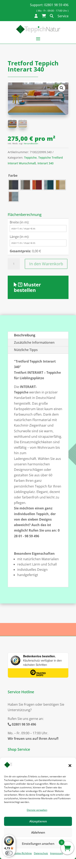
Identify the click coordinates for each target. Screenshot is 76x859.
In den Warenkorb (46, 263)
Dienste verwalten (37, 810)
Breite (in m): (19, 222)
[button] (70, 766)
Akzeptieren (38, 821)
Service (63, 16)
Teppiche (30, 157)
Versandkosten (31, 143)
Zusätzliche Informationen (34, 342)
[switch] (9, 853)
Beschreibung (24, 335)
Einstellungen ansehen (38, 844)
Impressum (56, 853)
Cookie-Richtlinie (22, 853)
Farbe (12, 175)
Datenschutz (41, 853)
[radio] (14, 185)
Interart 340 (45, 163)
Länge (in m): (19, 236)
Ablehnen (38, 832)
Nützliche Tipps (26, 350)
